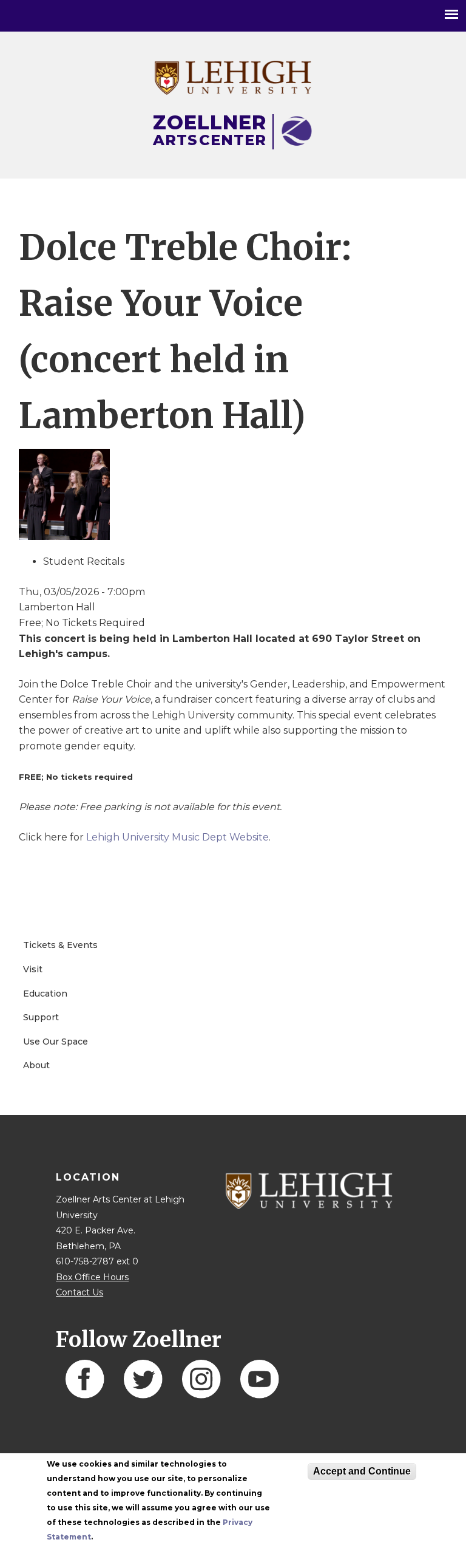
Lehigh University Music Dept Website (177, 837)
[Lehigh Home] (233, 91)
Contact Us (79, 1292)
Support (41, 1017)
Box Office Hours (92, 1277)
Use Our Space (55, 1041)
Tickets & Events (60, 944)
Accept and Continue (362, 1471)
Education (45, 993)
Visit (32, 969)
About (36, 1065)
